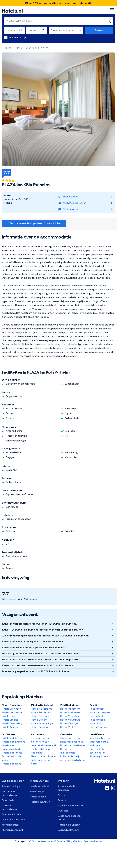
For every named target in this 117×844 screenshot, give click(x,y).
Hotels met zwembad (13, 741)
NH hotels (95, 745)
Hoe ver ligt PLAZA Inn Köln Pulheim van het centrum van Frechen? (42, 653)
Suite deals (8, 800)
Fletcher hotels (98, 749)
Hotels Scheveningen (42, 723)
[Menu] (112, 10)
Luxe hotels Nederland (43, 745)
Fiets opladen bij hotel (43, 756)
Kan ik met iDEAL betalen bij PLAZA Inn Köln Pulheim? (34, 647)
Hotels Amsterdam (41, 708)
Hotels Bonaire (38, 796)
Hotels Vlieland (10, 719)
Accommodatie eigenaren (66, 788)
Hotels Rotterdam (41, 712)
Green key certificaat (13, 819)
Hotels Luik (96, 723)
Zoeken (99, 30)
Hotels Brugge (97, 719)
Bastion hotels (98, 752)
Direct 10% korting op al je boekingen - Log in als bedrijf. (58, 3)
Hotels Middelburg (70, 716)
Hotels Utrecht (39, 719)
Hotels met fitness (12, 752)
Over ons (63, 810)
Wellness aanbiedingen (9, 807)
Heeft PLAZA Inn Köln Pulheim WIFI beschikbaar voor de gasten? (40, 659)
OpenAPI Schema (56, 841)
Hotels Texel (8, 716)
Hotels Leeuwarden (12, 712)
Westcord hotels (99, 741)
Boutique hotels (40, 738)
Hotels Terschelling (12, 723)
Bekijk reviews (70, 209)
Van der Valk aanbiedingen (9, 793)
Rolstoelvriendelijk (70, 756)
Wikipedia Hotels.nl (68, 829)
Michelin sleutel (10, 824)
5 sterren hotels (40, 741)
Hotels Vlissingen (69, 723)
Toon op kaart (71, 196)
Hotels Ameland (10, 727)
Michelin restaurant (12, 829)
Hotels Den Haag (40, 716)
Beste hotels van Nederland (40, 750)
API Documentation (37, 841)
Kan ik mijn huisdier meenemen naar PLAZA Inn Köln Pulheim (38, 665)
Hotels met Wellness (13, 738)
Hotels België (37, 791)
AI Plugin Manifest (74, 841)
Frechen (18, 47)
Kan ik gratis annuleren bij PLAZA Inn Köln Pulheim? (32, 641)
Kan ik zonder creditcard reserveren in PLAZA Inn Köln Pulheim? (39, 623)
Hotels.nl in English (40, 801)
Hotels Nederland (39, 786)
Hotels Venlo (67, 727)
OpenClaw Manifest (93, 841)
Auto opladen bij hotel (72, 760)
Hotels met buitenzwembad (11, 747)
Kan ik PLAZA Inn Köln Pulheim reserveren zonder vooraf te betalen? (42, 629)
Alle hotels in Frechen (74, 202)
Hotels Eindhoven (70, 712)
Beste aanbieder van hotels (69, 817)
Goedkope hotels (70, 738)
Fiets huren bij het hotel (41, 761)
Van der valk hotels (100, 738)
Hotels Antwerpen (100, 712)
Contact (62, 795)
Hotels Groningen (11, 708)
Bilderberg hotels (99, 756)
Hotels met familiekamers (67, 750)
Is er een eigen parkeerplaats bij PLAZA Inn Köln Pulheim (35, 671)
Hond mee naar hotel (71, 741)
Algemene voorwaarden (71, 805)
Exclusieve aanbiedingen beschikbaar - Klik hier (35, 223)
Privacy (62, 800)
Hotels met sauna (11, 763)
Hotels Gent (96, 716)
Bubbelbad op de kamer (11, 758)
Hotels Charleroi (98, 727)
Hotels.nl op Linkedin (69, 824)
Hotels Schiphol (39, 727)
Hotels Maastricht (70, 708)
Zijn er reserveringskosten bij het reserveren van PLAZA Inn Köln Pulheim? (45, 635)
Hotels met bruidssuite (72, 745)
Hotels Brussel (97, 708)
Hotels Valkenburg (70, 719)
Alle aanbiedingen (11, 786)
